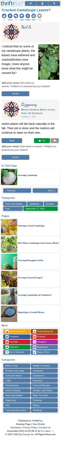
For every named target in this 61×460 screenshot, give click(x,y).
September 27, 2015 (35, 208)
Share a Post (42, 352)
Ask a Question (16, 352)
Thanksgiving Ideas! (44, 331)
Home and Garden (13, 204)
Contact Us (45, 427)
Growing (50, 204)
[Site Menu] (30, 3)
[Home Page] (12, 1)
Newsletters (42, 347)
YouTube (13, 342)
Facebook (14, 336)
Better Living (11, 365)
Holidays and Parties (42, 390)
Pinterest (40, 336)
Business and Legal (14, 371)
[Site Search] (54, 3)
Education (37, 380)
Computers (38, 371)
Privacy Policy (30, 427)
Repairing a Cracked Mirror (31, 312)
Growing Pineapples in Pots (30, 260)
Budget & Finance (41, 365)
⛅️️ (52, 431)
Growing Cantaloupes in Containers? (35, 295)
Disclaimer (15, 427)
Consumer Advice (13, 375)
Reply (12, 140)
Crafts (8, 380)
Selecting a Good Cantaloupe (31, 225)
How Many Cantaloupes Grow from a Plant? (38, 243)
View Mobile (39, 424)
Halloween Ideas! (16, 331)
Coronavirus (38, 375)
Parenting (37, 400)
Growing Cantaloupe (27, 175)
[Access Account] (42, 3)
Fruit (7, 208)
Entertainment (12, 385)
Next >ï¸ (52, 190)
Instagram (41, 342)
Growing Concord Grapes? (30, 277)
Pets (7, 405)
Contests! (14, 347)
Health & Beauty (13, 390)
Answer (15, 93)
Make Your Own (40, 395)
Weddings (37, 410)
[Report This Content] (54, 140)
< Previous (10, 190)
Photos (36, 405)
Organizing (10, 400)
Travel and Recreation (15, 410)
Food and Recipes (41, 385)
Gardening (34, 204)
